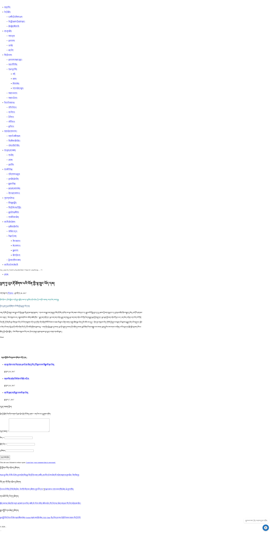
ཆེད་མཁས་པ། (16, 245)
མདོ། (14, 74)
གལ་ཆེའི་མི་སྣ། (8, 169)
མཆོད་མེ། (32, 503)
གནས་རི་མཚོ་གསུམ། (14, 136)
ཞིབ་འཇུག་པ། (16, 241)
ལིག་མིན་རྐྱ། (75, 475)
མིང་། (2, 438)
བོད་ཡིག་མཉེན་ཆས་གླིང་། (74, 503)
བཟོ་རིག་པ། (11, 121)
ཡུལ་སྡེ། (10, 45)
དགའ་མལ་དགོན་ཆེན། (59, 489)
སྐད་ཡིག (10, 50)
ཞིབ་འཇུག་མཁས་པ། (14, 193)
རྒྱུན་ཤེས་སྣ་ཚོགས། (13, 212)
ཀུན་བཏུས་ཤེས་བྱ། (9, 198)
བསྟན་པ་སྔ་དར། (12, 93)
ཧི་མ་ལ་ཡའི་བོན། (5, 489)
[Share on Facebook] (71, 344)
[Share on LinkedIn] (71, 351)
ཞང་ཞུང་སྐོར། (8, 31)
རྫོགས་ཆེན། (16, 83)
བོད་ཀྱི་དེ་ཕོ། (77, 517)
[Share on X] (71, 340)
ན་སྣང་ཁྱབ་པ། (48, 489)
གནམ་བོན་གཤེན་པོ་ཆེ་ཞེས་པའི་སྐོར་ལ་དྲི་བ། (16, 378)
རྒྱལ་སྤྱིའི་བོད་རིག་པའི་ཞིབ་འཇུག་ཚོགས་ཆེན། (12, 517)
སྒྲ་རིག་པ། (11, 126)
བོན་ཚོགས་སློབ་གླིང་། (14, 141)
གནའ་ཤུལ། (11, 36)
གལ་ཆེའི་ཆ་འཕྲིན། (13, 217)
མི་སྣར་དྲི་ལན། (12, 236)
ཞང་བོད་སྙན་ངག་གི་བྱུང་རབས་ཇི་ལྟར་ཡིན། (16, 392)
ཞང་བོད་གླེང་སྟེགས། (9, 222)
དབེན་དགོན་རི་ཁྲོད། (13, 145)
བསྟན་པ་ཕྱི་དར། (12, 98)
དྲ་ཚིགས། (2, 451)
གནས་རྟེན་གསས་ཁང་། (10, 131)
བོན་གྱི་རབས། (8, 55)
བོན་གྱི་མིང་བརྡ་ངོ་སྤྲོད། (14, 207)
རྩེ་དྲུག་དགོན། (70, 489)
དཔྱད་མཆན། (4, 431)
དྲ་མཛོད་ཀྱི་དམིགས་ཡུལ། (15, 17)
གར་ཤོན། (11, 155)
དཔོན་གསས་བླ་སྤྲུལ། (14, 174)
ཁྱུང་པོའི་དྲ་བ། (39, 489)
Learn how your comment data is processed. (41, 462)
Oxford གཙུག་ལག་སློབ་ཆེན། (34, 517)
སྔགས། (15, 79)
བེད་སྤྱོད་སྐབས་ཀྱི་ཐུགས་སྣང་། (16, 21)
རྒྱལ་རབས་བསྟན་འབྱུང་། (15, 59)
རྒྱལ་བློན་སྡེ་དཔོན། (13, 179)
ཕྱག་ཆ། (10, 160)
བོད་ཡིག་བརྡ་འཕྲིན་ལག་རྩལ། (58, 503)
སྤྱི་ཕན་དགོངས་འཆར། (14, 260)
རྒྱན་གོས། (11, 164)
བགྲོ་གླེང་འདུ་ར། (12, 231)
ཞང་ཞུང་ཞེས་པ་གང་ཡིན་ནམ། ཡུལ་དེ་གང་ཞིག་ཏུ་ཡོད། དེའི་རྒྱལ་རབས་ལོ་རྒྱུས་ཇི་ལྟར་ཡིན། (29, 364)
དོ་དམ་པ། (10, 293)
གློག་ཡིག (3, 444)
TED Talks (46, 517)
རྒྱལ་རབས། (11, 40)
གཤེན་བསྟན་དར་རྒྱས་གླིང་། (64, 475)
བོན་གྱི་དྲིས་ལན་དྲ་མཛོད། (35, 475)
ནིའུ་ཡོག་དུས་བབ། (56, 517)
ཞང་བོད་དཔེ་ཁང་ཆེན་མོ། (11, 264)
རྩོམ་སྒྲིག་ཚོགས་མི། (13, 26)
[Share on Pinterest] (71, 348)
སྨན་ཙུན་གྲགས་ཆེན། (14, 188)
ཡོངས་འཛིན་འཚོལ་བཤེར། (42, 503)
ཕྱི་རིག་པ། (11, 117)
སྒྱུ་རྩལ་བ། (15, 250)
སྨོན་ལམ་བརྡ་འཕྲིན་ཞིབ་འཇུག (8, 503)
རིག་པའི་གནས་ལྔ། (9, 102)
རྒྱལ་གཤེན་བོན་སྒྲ (22, 475)
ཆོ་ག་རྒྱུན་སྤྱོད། (12, 203)
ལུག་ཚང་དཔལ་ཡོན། (23, 503)
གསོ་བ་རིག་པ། (12, 107)
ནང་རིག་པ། (11, 112)
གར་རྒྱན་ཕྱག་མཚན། (10, 150)
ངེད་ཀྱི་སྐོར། (7, 12)
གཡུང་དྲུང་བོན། (12, 69)
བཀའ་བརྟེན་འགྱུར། (18, 88)
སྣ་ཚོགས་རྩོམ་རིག (13, 226)
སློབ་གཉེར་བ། (16, 255)
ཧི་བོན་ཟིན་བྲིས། (14, 489)
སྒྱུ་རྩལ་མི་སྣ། (12, 183)
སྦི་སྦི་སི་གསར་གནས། (68, 517)
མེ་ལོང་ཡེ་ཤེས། (13, 475)
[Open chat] (266, 528)
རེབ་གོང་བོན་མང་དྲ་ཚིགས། (27, 489)
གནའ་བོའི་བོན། (12, 64)
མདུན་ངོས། (7, 7)
